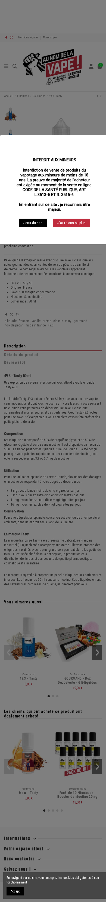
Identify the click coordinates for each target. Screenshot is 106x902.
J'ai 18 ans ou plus (71, 223)
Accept (15, 891)
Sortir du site (32, 223)
